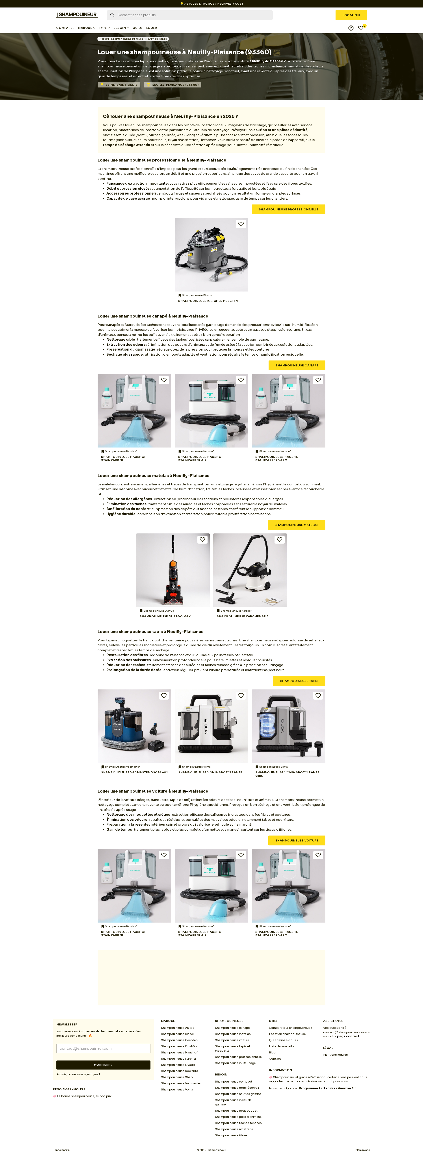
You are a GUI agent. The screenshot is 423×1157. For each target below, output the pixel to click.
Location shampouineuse (127, 38)
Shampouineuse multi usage (235, 1063)
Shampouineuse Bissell (177, 1034)
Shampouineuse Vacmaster (181, 1083)
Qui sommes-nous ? (284, 1040)
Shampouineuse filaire (231, 1135)
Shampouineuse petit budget (236, 1110)
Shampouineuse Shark (177, 1077)
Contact (275, 1058)
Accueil (104, 38)
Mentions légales (335, 1055)
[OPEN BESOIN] (128, 28)
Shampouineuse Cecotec (179, 1040)
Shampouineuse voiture (232, 1040)
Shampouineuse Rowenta (179, 1071)
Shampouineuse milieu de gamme (233, 1102)
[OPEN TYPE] (109, 28)
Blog (272, 1052)
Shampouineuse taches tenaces (238, 1123)
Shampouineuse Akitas (177, 1028)
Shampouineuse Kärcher (178, 1058)
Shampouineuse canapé (232, 1028)
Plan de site (363, 1149)
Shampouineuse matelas (233, 1034)
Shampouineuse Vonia (177, 1089)
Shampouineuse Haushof (179, 1052)
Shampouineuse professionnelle (238, 1057)
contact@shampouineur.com (344, 1032)
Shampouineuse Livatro (178, 1065)
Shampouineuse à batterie (234, 1129)
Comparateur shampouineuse (290, 1028)
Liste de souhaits (281, 1046)
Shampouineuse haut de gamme (238, 1094)
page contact (348, 1036)
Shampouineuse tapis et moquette (232, 1048)
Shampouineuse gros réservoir (237, 1088)
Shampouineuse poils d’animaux (238, 1117)
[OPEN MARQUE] (94, 28)
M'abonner (103, 1065)
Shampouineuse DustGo (179, 1046)
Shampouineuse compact (233, 1081)
